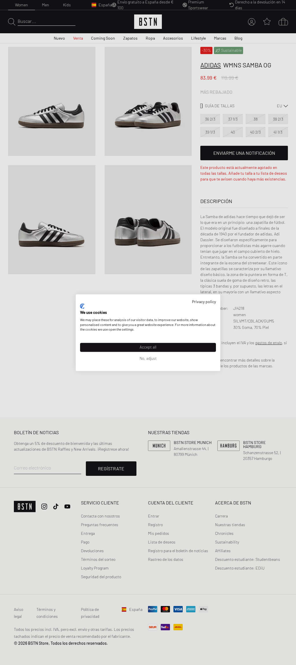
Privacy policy (204, 301)
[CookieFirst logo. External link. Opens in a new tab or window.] (82, 306)
